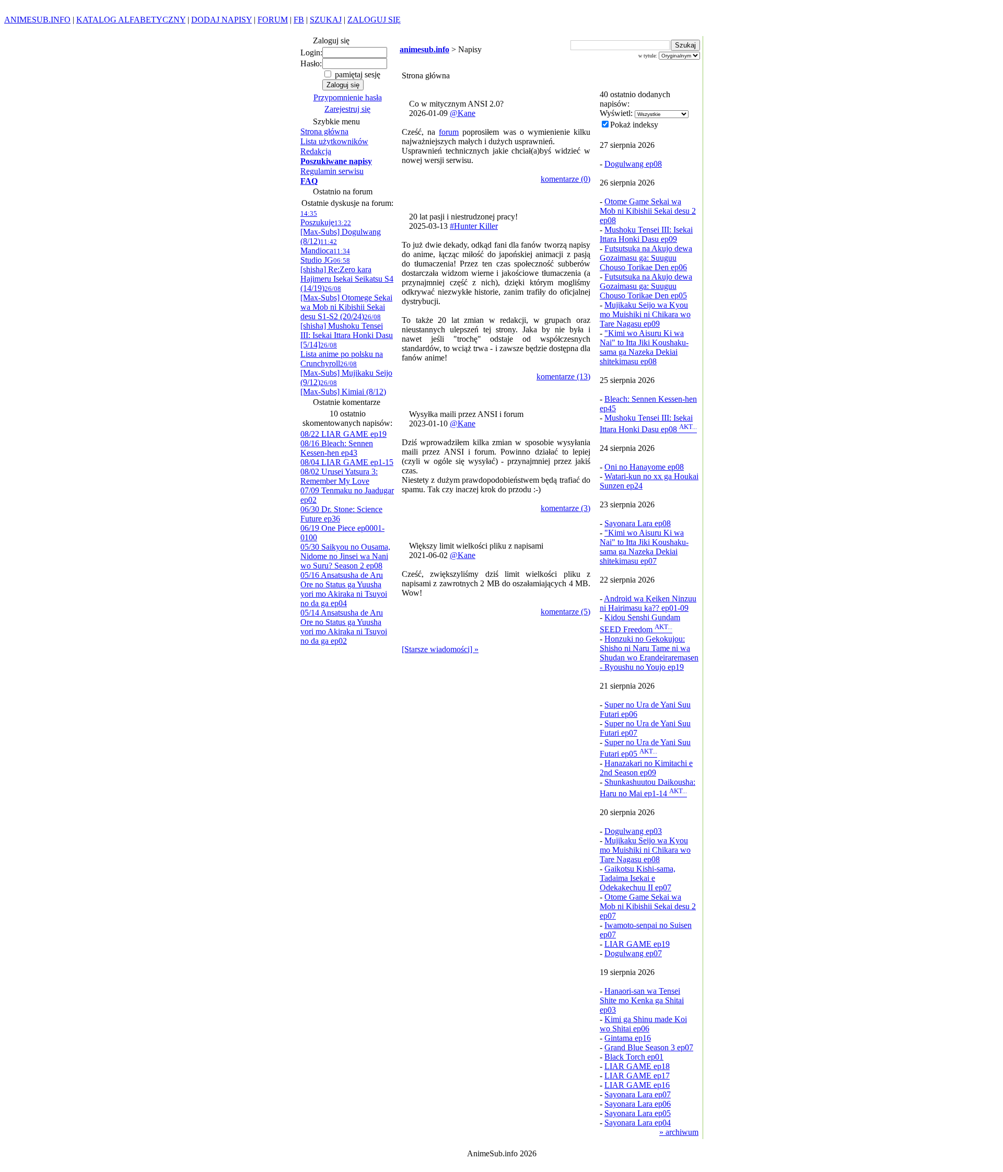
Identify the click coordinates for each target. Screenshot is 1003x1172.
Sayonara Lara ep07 (637, 1094)
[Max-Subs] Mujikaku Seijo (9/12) (346, 373)
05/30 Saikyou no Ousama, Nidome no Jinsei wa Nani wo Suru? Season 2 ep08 (345, 556)
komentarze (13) (563, 376)
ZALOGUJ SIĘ (374, 19)
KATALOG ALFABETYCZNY (130, 19)
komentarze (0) (565, 179)
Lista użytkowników (334, 141)
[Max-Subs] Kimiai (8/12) (343, 387)
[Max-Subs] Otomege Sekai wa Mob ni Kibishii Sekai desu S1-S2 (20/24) (346, 303)
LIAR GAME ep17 (637, 1075)
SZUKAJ (326, 19)
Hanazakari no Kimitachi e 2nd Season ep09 (646, 768)
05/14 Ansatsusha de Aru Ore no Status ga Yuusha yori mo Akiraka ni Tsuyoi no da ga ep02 (343, 626)
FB (299, 19)
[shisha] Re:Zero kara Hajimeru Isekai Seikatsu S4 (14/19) (346, 275)
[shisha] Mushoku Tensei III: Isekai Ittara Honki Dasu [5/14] (346, 331)
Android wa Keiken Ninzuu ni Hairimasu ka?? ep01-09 (648, 603)
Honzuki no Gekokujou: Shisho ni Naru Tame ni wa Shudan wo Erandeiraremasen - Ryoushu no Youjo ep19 (649, 652)
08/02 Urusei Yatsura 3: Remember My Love (339, 476)
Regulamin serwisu (332, 171)
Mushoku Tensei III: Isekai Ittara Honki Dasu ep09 (646, 234)
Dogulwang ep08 (633, 163)
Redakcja (315, 151)
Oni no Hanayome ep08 (644, 466)
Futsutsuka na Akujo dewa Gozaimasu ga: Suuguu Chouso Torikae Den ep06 (646, 258)
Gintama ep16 (627, 1038)
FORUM (273, 19)
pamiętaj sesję (356, 74)
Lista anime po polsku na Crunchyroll (341, 354)
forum (449, 131)
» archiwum (678, 1132)
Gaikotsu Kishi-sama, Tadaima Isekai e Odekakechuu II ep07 (637, 878)
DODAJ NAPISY (221, 19)
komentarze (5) (565, 611)
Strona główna (324, 131)
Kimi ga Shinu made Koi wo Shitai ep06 (643, 1024)
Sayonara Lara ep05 (637, 1113)
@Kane (462, 113)
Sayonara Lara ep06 (637, 1103)
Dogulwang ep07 (633, 953)
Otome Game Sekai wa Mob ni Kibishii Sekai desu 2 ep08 (648, 211)
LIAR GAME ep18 (637, 1066)
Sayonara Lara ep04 (637, 1122)
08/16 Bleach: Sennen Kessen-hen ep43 (336, 448)
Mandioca (318, 246)
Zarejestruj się (347, 109)
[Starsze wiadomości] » (440, 649)
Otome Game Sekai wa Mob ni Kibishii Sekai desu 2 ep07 (648, 906)
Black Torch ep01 (633, 1056)
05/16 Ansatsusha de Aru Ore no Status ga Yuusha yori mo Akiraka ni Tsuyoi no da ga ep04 (343, 589)
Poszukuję (317, 218)
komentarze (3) (565, 508)
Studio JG (325, 255)
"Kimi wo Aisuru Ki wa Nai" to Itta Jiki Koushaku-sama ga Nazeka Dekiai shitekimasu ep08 (644, 347)
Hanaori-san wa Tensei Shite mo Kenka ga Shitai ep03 (642, 1000)
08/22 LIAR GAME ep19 (343, 434)
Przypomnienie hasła (347, 97)
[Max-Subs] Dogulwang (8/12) (340, 232)
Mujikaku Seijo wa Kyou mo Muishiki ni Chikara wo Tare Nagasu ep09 (645, 314)
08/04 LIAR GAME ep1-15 (346, 462)
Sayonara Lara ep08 (637, 523)
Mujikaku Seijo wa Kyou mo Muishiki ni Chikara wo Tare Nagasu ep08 (645, 850)
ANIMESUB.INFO (37, 19)
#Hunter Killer (474, 226)
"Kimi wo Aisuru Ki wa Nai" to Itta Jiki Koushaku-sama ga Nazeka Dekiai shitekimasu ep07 (644, 546)
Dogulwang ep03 (633, 831)
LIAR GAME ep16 (637, 1085)
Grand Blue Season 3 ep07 (648, 1047)
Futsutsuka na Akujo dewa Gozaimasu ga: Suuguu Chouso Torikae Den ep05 (646, 286)
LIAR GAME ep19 (637, 943)
